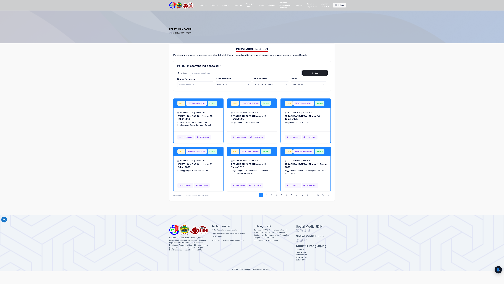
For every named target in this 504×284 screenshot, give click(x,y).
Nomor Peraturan (186, 79)
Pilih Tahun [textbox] (222, 84)
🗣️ (498, 270)
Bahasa (341, 5)
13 (318, 195)
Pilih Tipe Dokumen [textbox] (264, 84)
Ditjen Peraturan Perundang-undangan (228, 240)
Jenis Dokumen (260, 79)
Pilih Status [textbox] (298, 84)
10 (307, 195)
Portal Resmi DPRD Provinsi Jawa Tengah (228, 233)
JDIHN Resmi (217, 237)
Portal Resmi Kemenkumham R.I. (224, 230)
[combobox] (233, 84)
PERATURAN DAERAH (183, 33)
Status (294, 79)
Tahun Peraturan (223, 79)
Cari (316, 73)
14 (323, 195)
